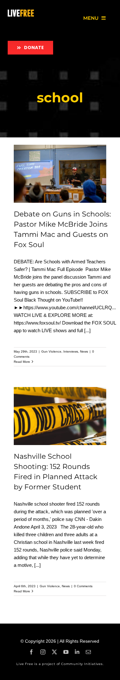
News (84, 351)
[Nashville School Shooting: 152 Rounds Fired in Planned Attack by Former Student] (60, 416)
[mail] (88, 651)
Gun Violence (51, 351)
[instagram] (42, 651)
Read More (22, 361)
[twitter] (54, 651)
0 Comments (83, 586)
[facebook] (31, 651)
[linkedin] (77, 651)
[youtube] (65, 651)
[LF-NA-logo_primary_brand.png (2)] (21, 12)
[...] (87, 330)
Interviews (70, 351)
